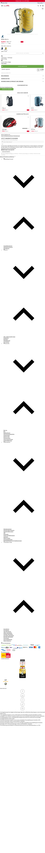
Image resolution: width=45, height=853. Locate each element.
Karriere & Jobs (6, 436)
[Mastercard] (35, 648)
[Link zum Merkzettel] (40, 6)
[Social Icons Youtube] (22, 695)
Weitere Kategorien (7, 640)
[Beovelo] (7, 648)
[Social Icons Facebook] (22, 691)
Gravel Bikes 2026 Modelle (9, 635)
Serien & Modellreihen (8, 639)
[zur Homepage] (6, 5)
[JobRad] (3, 645)
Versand (9, 43)
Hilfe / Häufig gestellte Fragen (9, 336)
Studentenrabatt (7, 435)
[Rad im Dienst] (3, 648)
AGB (4, 533)
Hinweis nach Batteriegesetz (9, 535)
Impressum (6, 536)
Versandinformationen (8, 245)
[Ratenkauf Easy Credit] (8, 650)
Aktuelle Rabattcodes (8, 440)
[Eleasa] (32, 645)
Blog (4, 431)
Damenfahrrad (6, 629)
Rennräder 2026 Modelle (8, 636)
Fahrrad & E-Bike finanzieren (9, 530)
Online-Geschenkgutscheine (9, 434)
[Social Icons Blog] (22, 708)
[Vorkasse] (14, 650)
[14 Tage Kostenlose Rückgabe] (40, 70)
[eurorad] (15, 648)
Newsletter (6, 339)
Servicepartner (6, 342)
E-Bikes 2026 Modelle (8, 633)
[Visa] (31, 648)
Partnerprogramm (7, 438)
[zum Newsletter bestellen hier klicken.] (2, 144)
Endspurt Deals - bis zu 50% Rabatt (22, 0)
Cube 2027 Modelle (7, 631)
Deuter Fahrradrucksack (5, 135)
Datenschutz (6, 534)
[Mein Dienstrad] (26, 645)
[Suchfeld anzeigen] (38, 6)
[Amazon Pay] (25, 648)
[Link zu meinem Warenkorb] (43, 5)
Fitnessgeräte (6, 638)
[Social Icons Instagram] (22, 700)
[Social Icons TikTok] (22, 704)
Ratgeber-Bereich (7, 432)
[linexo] (11, 648)
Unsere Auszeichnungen (8, 439)
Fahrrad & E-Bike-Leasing (8, 531)
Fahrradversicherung (7, 529)
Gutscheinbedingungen (8, 539)
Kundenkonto (6, 338)
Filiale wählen (4, 63)
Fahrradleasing (6, 248)
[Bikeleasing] (9, 645)
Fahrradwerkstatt (7, 340)
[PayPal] (20, 648)
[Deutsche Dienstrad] (20, 645)
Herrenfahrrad (6, 630)
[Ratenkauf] (3, 650)
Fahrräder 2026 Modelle (8, 634)
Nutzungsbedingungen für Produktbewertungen (13, 540)
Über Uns (5, 430)
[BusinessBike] (14, 645)
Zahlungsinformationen (8, 247)
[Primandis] (37, 645)
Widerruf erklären (7, 538)
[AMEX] (39, 648)
